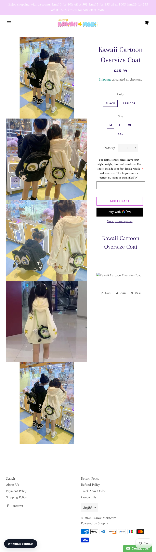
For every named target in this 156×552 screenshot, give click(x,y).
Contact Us (88, 497)
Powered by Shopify (94, 523)
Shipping (105, 80)
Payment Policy (16, 491)
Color (121, 94)
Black (110, 103)
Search (10, 479)
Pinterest (16, 506)
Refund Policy (90, 485)
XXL (120, 133)
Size (120, 116)
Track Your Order (93, 491)
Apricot (128, 103)
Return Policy (90, 479)
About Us (12, 485)
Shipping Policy (16, 497)
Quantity (109, 148)
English (87, 508)
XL (130, 125)
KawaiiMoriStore (104, 518)
